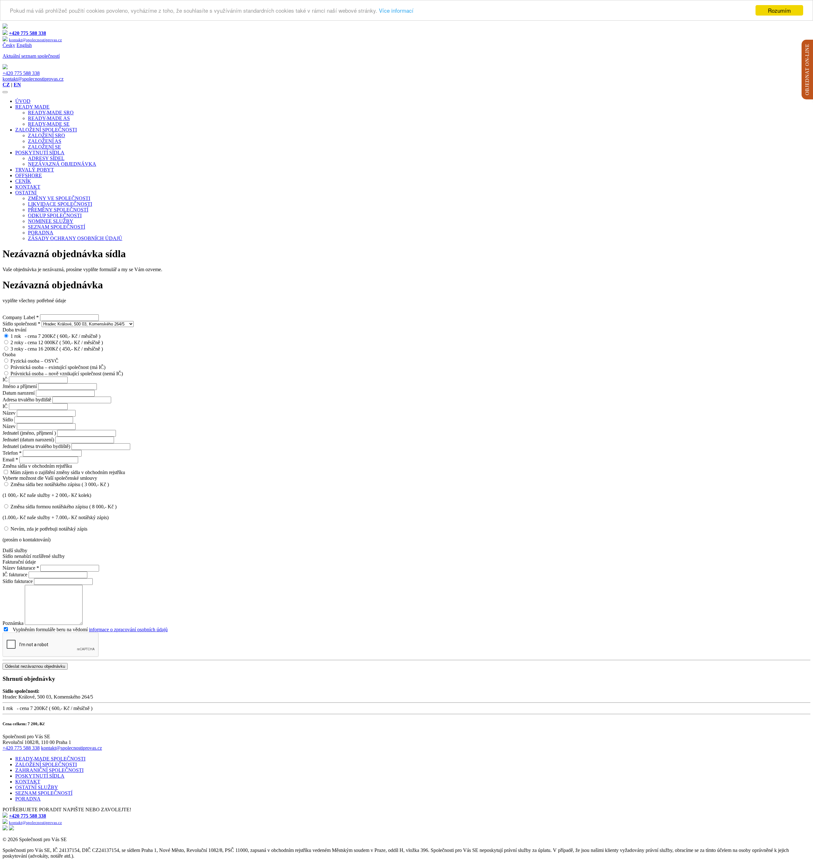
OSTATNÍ (26, 192)
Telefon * (12, 453)
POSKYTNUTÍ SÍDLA (39, 152)
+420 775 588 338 (21, 73)
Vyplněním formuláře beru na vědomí (88, 629)
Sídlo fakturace (18, 581)
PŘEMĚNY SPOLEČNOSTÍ (58, 209)
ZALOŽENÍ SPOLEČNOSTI (46, 129)
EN (17, 84)
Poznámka (14, 623)
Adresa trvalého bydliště (27, 399)
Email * (10, 459)
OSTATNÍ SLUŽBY (36, 787)
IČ (6, 379)
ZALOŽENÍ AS (44, 141)
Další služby (15, 550)
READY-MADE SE (49, 124)
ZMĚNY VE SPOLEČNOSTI (59, 198)
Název (10, 413)
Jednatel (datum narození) (29, 439)
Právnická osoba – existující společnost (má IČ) (57, 367)
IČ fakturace (16, 574)
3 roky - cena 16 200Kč (56, 349)
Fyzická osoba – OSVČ (34, 361)
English (24, 45)
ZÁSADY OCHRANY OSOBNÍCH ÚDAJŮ (75, 238)
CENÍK (23, 181)
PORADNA (40, 232)
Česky (9, 45)
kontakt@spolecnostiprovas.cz (33, 79)
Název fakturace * (21, 568)
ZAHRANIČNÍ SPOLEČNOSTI (49, 770)
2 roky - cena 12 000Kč (56, 342)
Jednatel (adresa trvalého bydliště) (37, 446)
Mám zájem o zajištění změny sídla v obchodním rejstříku (67, 472)
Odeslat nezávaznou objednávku (35, 666)
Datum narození (19, 393)
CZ (6, 84)
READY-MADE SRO (51, 112)
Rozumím (779, 10)
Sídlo (8, 419)
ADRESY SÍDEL (46, 158)
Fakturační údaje (19, 562)
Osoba (9, 354)
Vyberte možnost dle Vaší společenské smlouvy (50, 478)
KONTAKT (27, 187)
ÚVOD (22, 101)
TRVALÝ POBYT (34, 169)
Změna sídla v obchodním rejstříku (37, 466)
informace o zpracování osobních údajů (128, 629)
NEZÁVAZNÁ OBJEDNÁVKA (62, 164)
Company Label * (21, 317)
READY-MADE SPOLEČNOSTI (50, 758)
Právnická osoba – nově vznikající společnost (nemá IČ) (66, 373)
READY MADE (32, 107)
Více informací (396, 11)
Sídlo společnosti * (21, 323)
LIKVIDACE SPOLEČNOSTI (60, 204)
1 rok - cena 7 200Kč (55, 336)
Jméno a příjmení (20, 386)
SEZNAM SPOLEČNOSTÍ (56, 227)
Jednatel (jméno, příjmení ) (30, 433)
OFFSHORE (28, 175)
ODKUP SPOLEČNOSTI (55, 215)
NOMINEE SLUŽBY (50, 221)
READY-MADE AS (49, 118)
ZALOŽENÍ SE (44, 147)
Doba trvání (14, 329)
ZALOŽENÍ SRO (46, 135)
